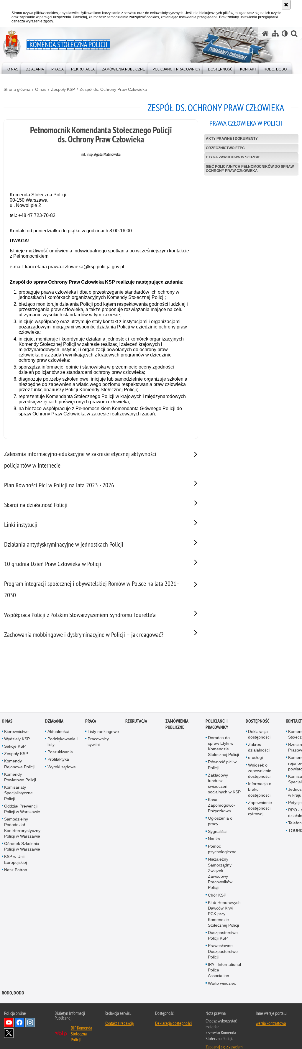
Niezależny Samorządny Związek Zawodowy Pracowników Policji (220, 874)
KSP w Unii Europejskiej (15, 860)
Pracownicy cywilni (98, 742)
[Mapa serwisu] (275, 33)
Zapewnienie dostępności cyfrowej (260, 809)
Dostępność (257, 721)
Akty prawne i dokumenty (232, 139)
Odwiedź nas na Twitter (9, 1033)
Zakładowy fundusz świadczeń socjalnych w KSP (224, 784)
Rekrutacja (136, 721)
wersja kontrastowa (271, 1024)
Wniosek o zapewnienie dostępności (259, 771)
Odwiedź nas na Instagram (30, 1023)
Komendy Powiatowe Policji (20, 777)
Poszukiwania (60, 752)
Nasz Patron (15, 870)
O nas (40, 89)
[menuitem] (13, 68)
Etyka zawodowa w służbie (233, 157)
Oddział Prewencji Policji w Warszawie (22, 809)
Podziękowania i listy (62, 742)
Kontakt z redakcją (119, 1024)
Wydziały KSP (17, 739)
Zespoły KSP (63, 89)
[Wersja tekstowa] (285, 33)
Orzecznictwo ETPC (225, 148)
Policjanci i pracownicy (217, 724)
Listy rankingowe (103, 732)
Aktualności (58, 732)
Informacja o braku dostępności (259, 790)
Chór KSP (217, 895)
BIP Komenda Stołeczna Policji (81, 1034)
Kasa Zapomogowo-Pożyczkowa (221, 806)
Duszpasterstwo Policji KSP (223, 936)
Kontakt (294, 721)
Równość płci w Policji (222, 765)
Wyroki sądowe (61, 767)
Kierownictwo (16, 732)
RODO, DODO (13, 993)
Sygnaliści (217, 832)
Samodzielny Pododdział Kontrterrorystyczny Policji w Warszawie (22, 828)
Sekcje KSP (15, 746)
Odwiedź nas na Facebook (19, 1023)
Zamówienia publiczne (176, 724)
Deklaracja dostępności (259, 735)
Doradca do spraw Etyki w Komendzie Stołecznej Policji (223, 747)
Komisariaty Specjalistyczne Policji (18, 793)
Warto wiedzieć (222, 983)
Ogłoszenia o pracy (220, 821)
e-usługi (255, 758)
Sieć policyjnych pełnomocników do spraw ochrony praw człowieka (250, 168)
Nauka (214, 839)
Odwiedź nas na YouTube (9, 1023)
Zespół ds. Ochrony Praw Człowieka (113, 89)
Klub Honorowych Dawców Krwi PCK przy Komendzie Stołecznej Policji (224, 914)
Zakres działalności (259, 748)
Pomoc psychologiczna (222, 849)
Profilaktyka (58, 760)
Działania (54, 721)
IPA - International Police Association (224, 971)
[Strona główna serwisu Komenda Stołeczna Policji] (265, 33)
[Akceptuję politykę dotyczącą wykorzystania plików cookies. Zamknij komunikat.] (286, 4)
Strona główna (17, 89)
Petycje (295, 803)
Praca (90, 721)
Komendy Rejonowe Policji (19, 764)
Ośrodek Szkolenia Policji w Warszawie (22, 847)
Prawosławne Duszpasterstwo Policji (223, 952)
